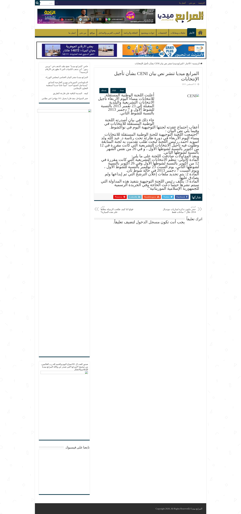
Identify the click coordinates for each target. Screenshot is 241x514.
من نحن (192, 3)
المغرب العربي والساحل (109, 33)
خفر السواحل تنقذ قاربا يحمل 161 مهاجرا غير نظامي (65, 98)
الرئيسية (200, 32)
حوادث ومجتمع (147, 33)
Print (122, 90)
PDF (114, 90)
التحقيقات (162, 33)
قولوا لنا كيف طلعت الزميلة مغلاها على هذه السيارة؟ (117, 209)
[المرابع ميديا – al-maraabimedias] (181, 16)
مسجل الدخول (148, 222)
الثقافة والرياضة (131, 33)
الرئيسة (201, 3)
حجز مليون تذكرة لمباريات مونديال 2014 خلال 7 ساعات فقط (179, 209)
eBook (103, 90)
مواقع (92, 33)
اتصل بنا (72, 33)
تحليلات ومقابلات (178, 33)
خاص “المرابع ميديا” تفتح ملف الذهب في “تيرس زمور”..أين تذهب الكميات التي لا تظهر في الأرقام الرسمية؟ (66, 69)
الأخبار (191, 33)
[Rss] (57, 3)
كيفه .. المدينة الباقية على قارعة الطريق (70, 93)
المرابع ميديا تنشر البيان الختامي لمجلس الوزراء (67, 77)
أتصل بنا (182, 3)
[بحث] (37, 2)
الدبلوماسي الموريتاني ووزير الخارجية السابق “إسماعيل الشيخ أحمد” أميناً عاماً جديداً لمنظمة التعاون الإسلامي (67, 85)
